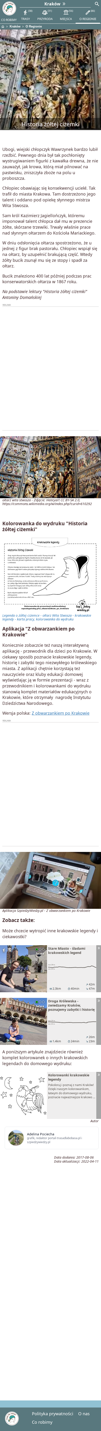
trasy (26, 15)
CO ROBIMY (9, 20)
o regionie (87, 15)
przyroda (45, 15)
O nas (84, 1413)
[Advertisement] (50, 368)
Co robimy (42, 1422)
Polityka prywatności (52, 1413)
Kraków (15, 26)
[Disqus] (50, 1330)
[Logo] (9, 8)
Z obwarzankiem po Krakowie (60, 713)
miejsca (66, 15)
